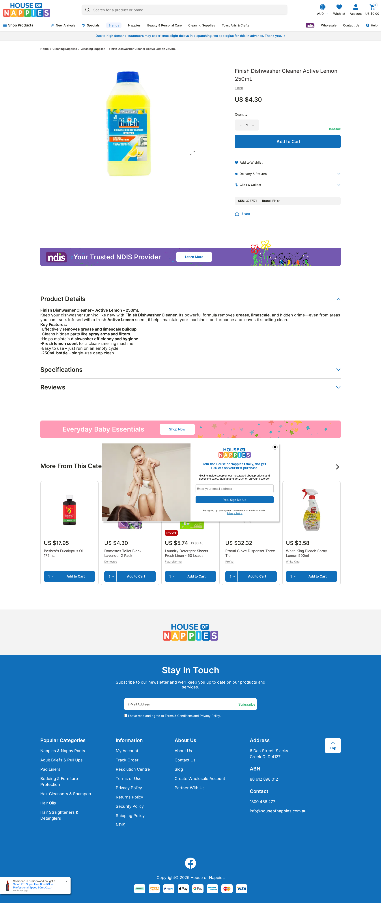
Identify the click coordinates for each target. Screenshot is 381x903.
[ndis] (310, 25)
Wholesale (328, 25)
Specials (93, 25)
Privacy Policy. (235, 513)
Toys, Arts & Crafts (235, 25)
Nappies (134, 25)
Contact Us (351, 25)
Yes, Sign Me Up (234, 499)
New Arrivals (65, 25)
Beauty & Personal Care (164, 25)
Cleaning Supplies (201, 25)
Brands (113, 25)
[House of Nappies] (26, 10)
